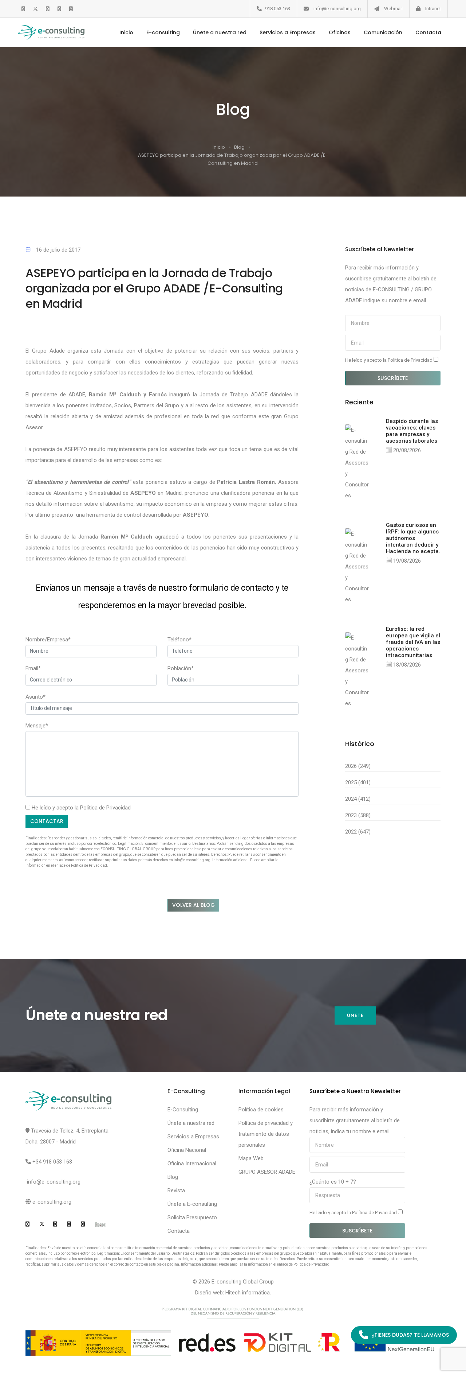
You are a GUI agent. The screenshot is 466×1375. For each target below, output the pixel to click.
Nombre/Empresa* (48, 639)
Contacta (428, 32)
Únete (355, 1015)
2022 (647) (358, 831)
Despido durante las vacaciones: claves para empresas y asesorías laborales (412, 431)
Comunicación (383, 32)
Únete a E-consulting (192, 1204)
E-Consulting (182, 1109)
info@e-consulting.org (337, 8)
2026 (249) (358, 766)
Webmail (393, 8)
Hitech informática (247, 1292)
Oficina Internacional (191, 1163)
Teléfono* (179, 639)
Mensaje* (36, 725)
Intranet (433, 8)
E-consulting (163, 32)
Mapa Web (251, 1158)
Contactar (46, 821)
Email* (33, 668)
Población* (180, 668)
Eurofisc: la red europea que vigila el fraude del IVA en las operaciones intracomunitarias (413, 642)
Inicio (126, 32)
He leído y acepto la (389, 360)
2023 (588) (358, 815)
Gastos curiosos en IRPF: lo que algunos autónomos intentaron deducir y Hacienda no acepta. (413, 538)
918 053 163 (277, 8)
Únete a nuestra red (219, 32)
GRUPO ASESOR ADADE (266, 1172)
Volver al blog (193, 905)
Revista (176, 1190)
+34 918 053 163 (52, 1161)
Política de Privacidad (105, 807)
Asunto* (35, 697)
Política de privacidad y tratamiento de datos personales (265, 1134)
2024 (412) (358, 799)
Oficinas (340, 32)
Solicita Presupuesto (192, 1217)
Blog (239, 147)
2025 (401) (358, 782)
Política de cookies (261, 1109)
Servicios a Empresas (288, 32)
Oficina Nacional (186, 1150)
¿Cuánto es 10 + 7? (332, 1181)
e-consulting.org (51, 1202)
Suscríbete (393, 378)
